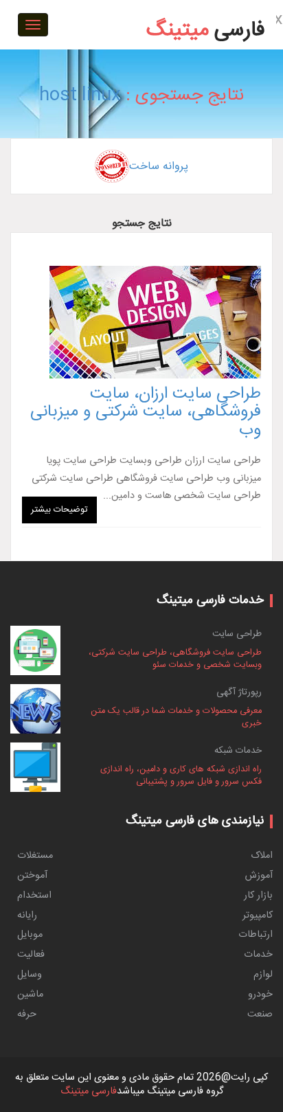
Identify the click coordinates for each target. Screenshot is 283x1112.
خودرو (260, 994)
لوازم (263, 974)
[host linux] (245, 2)
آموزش (259, 875)
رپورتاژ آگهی (239, 692)
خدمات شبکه (238, 750)
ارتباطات (255, 935)
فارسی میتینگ (88, 1091)
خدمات (258, 954)
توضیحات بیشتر (59, 509)
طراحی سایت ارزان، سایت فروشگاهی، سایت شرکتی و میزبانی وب (145, 412)
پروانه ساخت (158, 166)
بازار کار (258, 895)
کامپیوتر (257, 915)
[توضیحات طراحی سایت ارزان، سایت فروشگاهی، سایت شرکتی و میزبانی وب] (141, 322)
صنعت (260, 1014)
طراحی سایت (237, 634)
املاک (262, 856)
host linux (80, 96)
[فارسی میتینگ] (205, 10)
